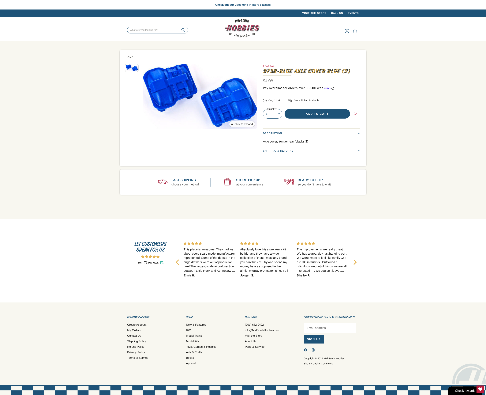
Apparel (191, 363)
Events (353, 13)
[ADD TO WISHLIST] (355, 114)
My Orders (134, 330)
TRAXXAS (269, 66)
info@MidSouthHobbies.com (262, 330)
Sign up (314, 339)
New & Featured (196, 324)
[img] (150, 257)
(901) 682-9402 (254, 324)
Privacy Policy (136, 352)
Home (129, 57)
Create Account (136, 324)
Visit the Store (314, 13)
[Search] (183, 30)
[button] (311, 133)
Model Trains (194, 335)
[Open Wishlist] (480, 389)
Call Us (337, 13)
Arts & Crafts (194, 352)
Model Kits (192, 341)
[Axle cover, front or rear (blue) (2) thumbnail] (131, 68)
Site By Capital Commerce (318, 363)
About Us (250, 341)
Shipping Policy (136, 341)
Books (190, 357)
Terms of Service (137, 357)
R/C (188, 330)
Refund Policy (135, 346)
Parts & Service (254, 346)
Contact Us (134, 335)
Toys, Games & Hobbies (201, 346)
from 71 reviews (148, 262)
